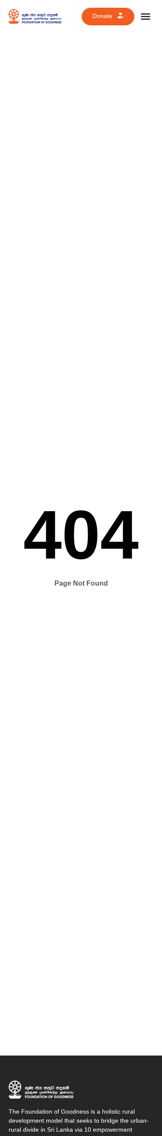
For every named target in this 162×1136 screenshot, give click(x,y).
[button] (145, 16)
